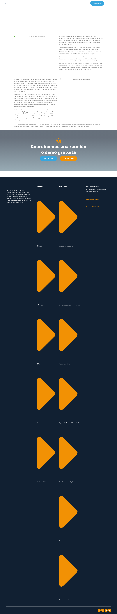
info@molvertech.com (92, 199)
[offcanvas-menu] (110, 3)
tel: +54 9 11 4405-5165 (93, 206)
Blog (81, 3)
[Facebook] (106, 610)
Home (43, 3)
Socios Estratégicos (68, 3)
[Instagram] (102, 610)
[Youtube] (109, 610)
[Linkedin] (99, 610)
